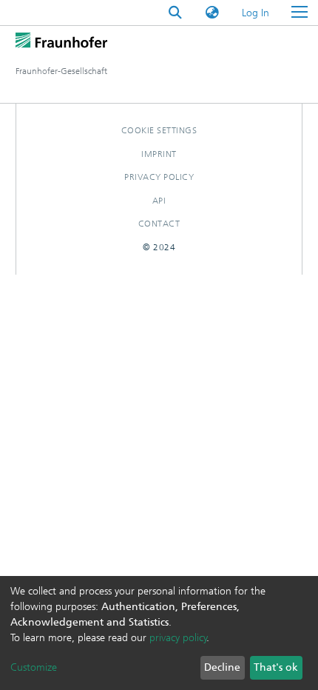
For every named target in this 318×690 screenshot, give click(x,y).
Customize (33, 667)
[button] (212, 13)
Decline (222, 667)
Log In (256, 13)
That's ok (276, 667)
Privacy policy (159, 177)
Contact (159, 223)
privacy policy (178, 638)
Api (159, 200)
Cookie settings (159, 130)
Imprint (159, 154)
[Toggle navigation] (299, 12)
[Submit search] (175, 13)
